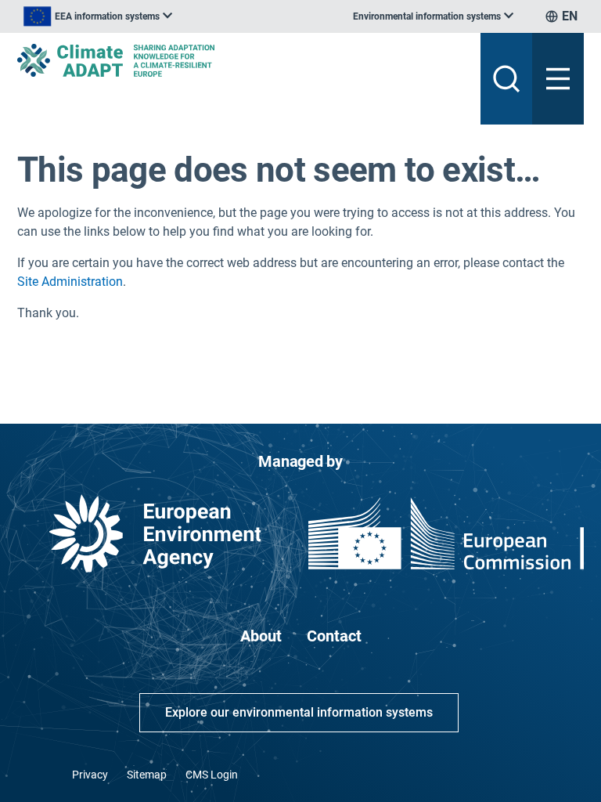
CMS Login (211, 774)
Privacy (90, 774)
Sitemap (147, 774)
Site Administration (70, 281)
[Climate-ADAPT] (242, 60)
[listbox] (97, 16)
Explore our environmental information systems (299, 712)
